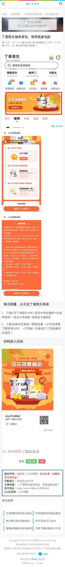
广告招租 (47, 548)
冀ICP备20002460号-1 (27, 553)
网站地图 (56, 548)
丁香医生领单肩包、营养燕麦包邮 (38, 484)
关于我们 (36, 548)
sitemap (30, 563)
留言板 (7, 548)
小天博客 (32, 474)
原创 (42, 461)
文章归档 (16, 548)
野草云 (34, 559)
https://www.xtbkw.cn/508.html (33, 488)
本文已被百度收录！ (28, 45)
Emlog (53, 540)
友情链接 (26, 548)
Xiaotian (28, 42)
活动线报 (15, 14)
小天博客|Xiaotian (32, 4)
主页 (4, 14)
